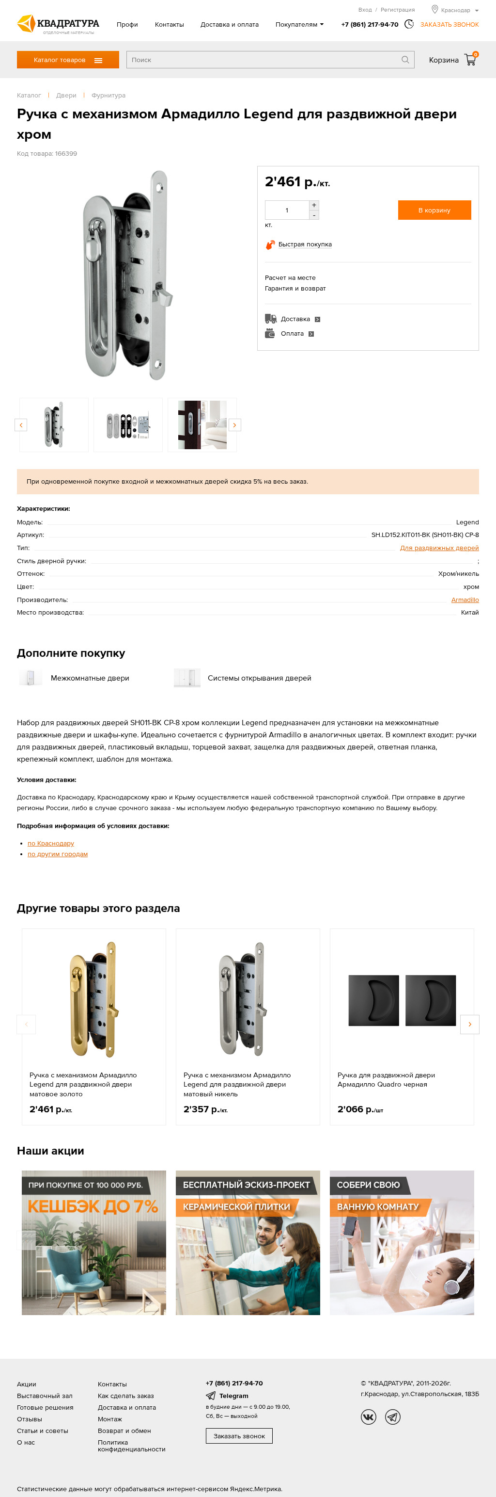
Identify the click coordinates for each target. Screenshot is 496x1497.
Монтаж (110, 1419)
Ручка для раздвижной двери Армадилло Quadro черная (386, 1080)
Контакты (169, 24)
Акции (26, 1384)
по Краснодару (51, 843)
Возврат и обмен (124, 1430)
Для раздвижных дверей (439, 548)
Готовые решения (45, 1407)
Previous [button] (26, 277)
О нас (26, 1442)
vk (368, 1417)
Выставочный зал (45, 1395)
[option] (128, 277)
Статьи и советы (42, 1430)
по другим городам (58, 854)
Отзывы (29, 1419)
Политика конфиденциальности (132, 1445)
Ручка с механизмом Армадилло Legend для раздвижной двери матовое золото (83, 1084)
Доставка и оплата (230, 24)
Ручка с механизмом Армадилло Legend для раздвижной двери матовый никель (237, 1084)
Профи (127, 24)
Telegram (233, 1395)
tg (393, 1417)
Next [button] (229, 277)
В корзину (434, 210)
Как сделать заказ (126, 1395)
